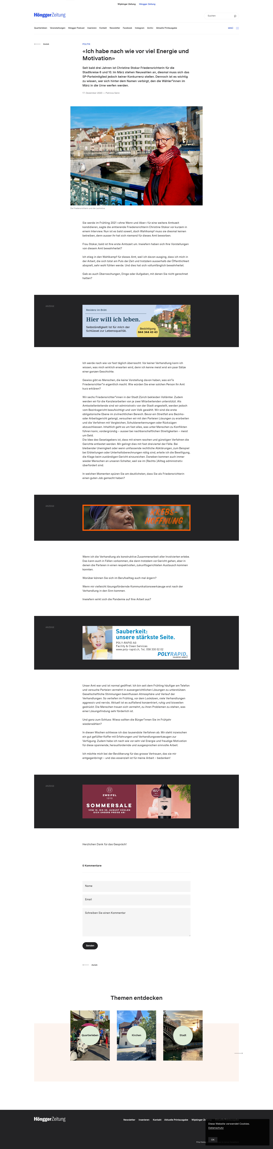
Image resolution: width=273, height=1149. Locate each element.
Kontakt (157, 1120)
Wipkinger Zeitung (127, 4)
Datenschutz (216, 1128)
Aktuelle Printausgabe (176, 1120)
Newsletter (129, 1120)
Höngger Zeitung (147, 4)
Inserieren (144, 1120)
